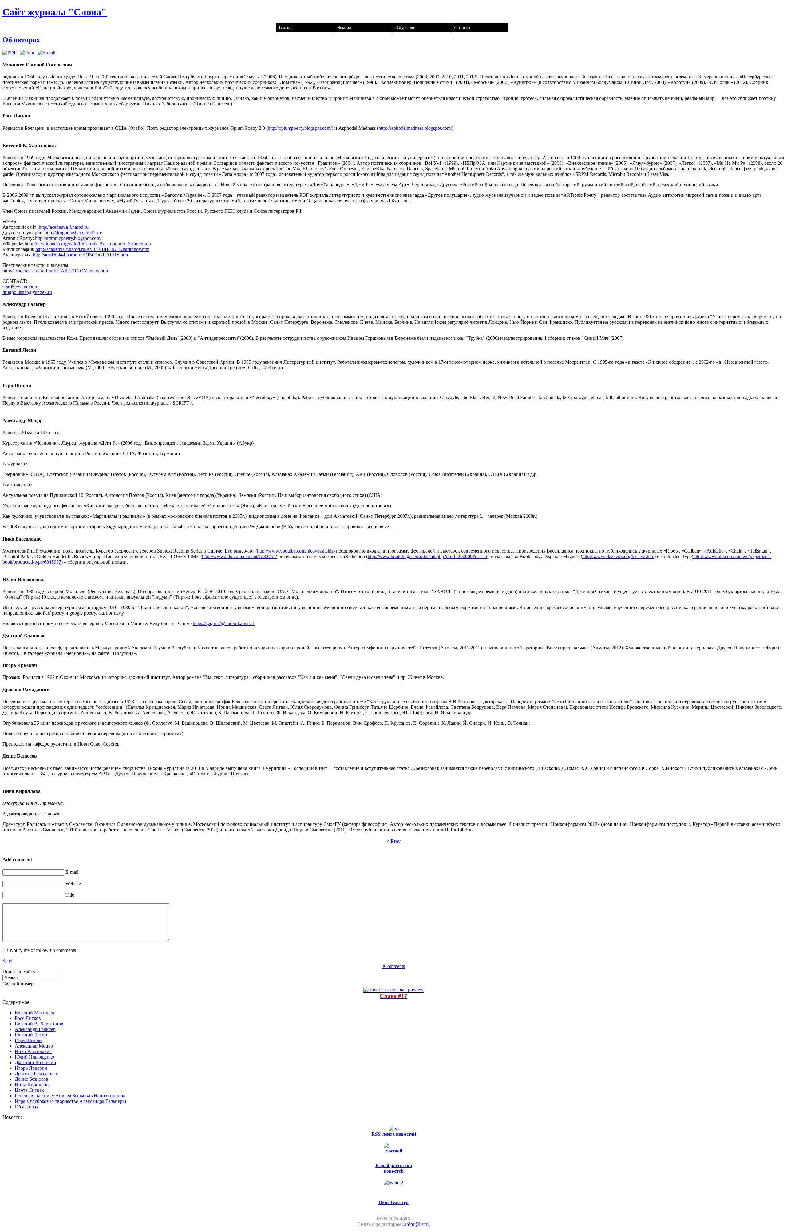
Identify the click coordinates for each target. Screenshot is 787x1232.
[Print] (27, 52)
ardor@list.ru (417, 1224)
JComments (393, 966)
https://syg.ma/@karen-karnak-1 (224, 623)
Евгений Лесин (31, 1034)
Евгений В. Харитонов (39, 1023)
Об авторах (21, 40)
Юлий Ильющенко (34, 1057)
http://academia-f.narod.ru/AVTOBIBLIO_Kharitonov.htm (92, 249)
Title (69, 894)
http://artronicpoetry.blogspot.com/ (68, 238)
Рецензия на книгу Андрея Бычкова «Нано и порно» (70, 1095)
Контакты (461, 28)
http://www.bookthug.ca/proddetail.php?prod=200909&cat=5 (427, 556)
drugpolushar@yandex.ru (27, 292)
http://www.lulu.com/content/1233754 (239, 556)
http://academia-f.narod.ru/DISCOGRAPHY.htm (80, 254)
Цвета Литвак (29, 1090)
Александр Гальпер (35, 1029)
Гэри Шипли (28, 1040)
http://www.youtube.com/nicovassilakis (295, 550)
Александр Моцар (34, 1045)
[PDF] (9, 52)
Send (7, 960)
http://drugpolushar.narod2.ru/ (73, 232)
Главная (286, 28)
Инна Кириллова (33, 1084)
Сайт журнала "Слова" (54, 12)
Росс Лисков (28, 1018)
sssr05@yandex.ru (20, 286)
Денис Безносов (31, 1079)
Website (73, 883)
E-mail (71, 872)
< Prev (394, 841)
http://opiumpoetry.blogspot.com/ (300, 128)
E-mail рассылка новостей (393, 1168)
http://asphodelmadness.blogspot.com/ (415, 128)
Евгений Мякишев (34, 1012)
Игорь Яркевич (31, 1068)
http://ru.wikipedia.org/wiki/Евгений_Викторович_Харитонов (88, 243)
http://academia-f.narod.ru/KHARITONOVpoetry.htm (55, 270)
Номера (344, 28)
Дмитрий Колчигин (35, 1062)
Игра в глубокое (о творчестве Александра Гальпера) (70, 1101)
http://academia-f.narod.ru (64, 227)
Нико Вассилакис (33, 1051)
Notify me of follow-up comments (43, 950)
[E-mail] (46, 52)
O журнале (404, 28)
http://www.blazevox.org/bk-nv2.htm (618, 556)
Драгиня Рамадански (37, 1073)
